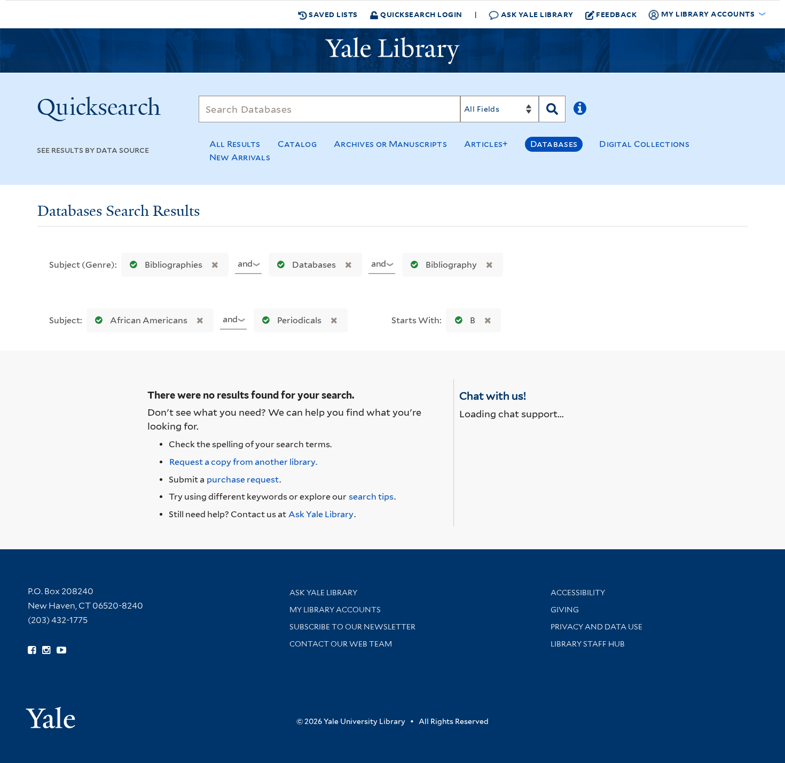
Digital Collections (644, 144)
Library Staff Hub (588, 644)
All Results (235, 144)
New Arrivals (240, 157)
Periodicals (299, 320)
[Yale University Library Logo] (392, 50)
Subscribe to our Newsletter (352, 626)
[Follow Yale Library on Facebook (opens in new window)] (32, 650)
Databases (554, 144)
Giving (565, 609)
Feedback (616, 14)
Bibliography (451, 265)
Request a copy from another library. (243, 462)
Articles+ (486, 144)
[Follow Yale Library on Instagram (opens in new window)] (46, 650)
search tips (371, 497)
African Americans (148, 320)
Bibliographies (173, 265)
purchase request (243, 479)
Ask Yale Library (536, 14)
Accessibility (578, 592)
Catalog (297, 144)
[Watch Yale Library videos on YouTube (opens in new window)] (61, 650)
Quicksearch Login (420, 14)
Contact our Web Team (340, 644)
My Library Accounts (335, 609)
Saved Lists (332, 14)
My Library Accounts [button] (708, 14)
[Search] (552, 109)
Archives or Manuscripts (390, 144)
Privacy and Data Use (596, 626)
